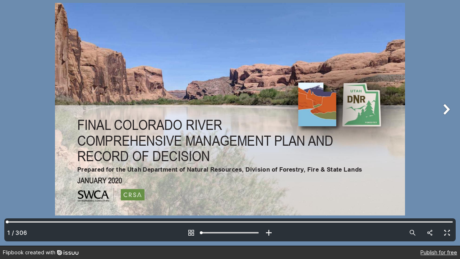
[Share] (430, 233)
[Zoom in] (269, 233)
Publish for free (438, 252)
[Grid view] (191, 233)
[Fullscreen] (447, 233)
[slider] (230, 232)
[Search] (412, 233)
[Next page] (445, 123)
